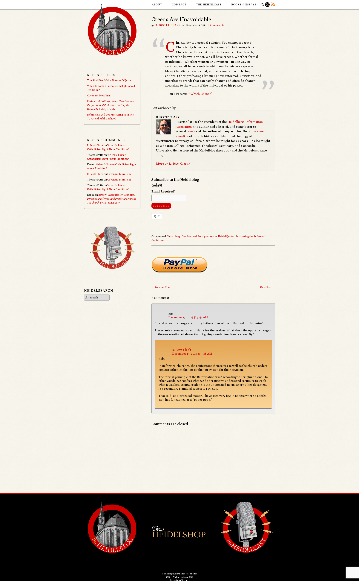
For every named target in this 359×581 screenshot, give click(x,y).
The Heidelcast (209, 4)
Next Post (267, 287)
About (157, 4)
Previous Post (160, 287)
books (191, 131)
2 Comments (217, 25)
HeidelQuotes (226, 236)
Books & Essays (243, 4)
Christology (173, 236)
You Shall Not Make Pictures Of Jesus (109, 80)
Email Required (163, 191)
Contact (179, 4)
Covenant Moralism (99, 95)
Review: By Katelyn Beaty (111, 105)
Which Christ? (200, 94)
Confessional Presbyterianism (199, 236)
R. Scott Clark (168, 25)
